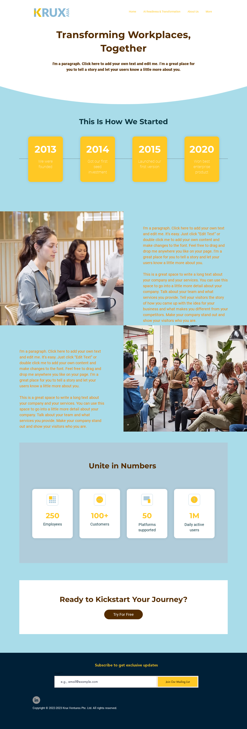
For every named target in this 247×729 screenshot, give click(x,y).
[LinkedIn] (36, 700)
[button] (162, 11)
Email (57, 673)
